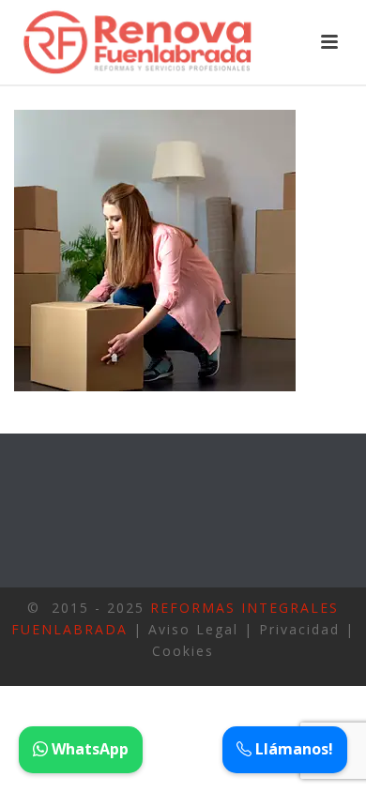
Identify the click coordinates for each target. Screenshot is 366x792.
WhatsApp (88, 749)
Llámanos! (292, 749)
